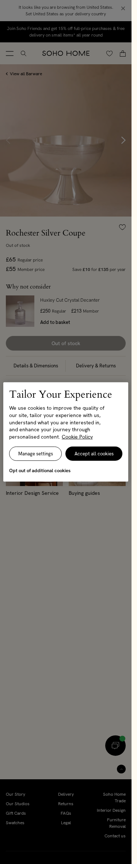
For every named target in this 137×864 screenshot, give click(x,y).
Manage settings (35, 454)
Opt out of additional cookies (40, 470)
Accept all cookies (94, 454)
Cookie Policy (77, 436)
